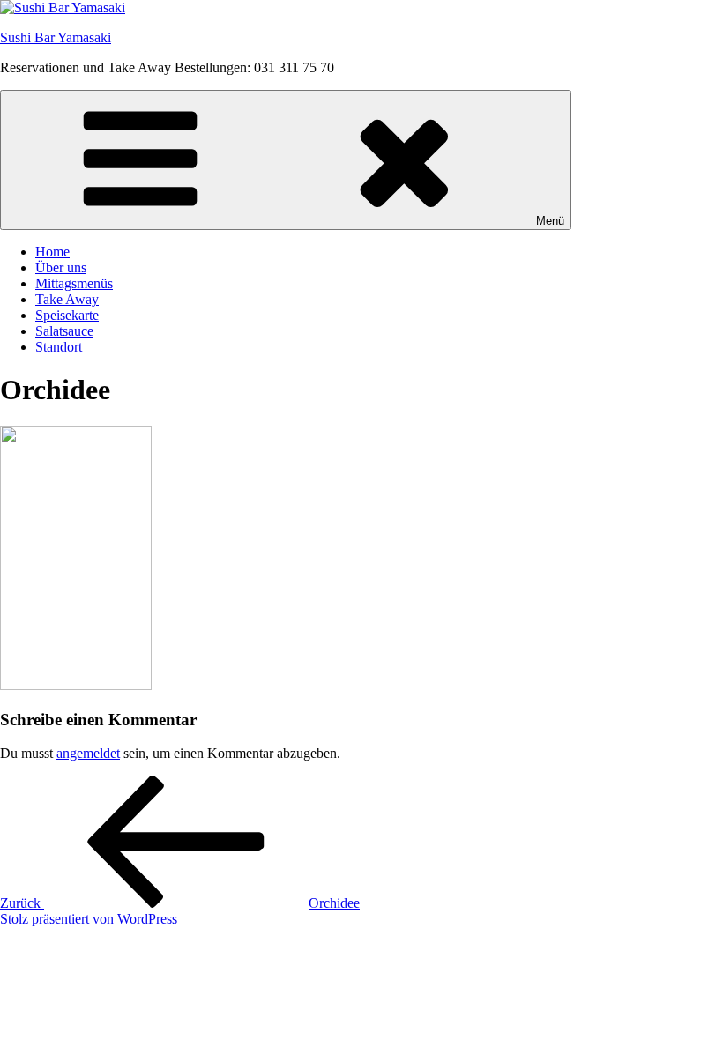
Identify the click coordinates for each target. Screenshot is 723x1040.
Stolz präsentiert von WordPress (88, 918)
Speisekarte (67, 315)
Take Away (67, 299)
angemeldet (88, 753)
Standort (58, 346)
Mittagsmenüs (74, 283)
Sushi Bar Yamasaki (55, 37)
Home (52, 251)
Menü (550, 220)
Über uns (60, 267)
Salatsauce (64, 330)
